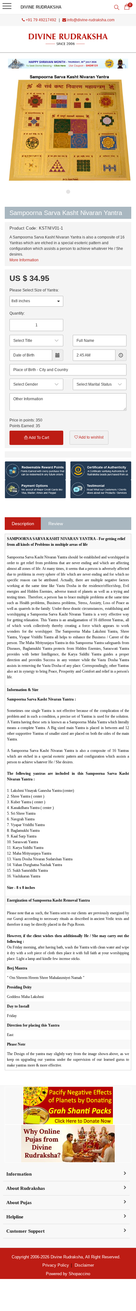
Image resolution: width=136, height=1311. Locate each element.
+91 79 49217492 (40, 20)
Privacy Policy (55, 1265)
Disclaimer (84, 1265)
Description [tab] (23, 523)
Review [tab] (55, 523)
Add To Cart (38, 437)
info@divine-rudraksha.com (90, 20)
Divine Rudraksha (41, 7)
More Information (24, 260)
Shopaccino (79, 1273)
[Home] (68, 39)
